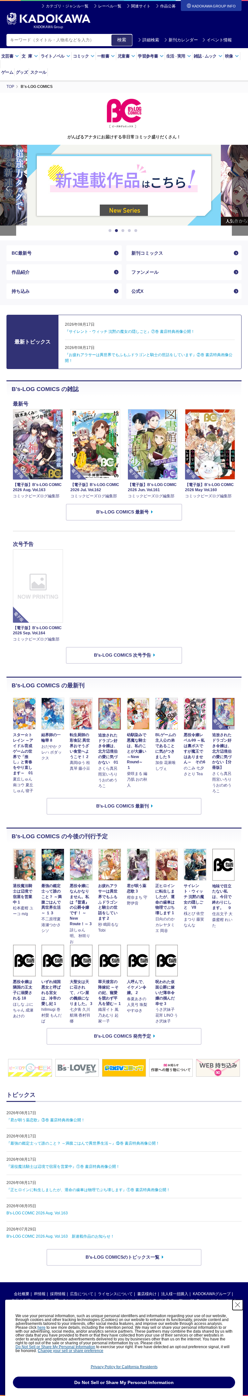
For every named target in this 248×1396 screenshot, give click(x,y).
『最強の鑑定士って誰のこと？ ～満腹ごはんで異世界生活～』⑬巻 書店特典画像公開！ (83, 1143)
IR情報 (40, 1294)
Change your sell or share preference (70, 1351)
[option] (124, 185)
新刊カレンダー (183, 39)
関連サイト (140, 6)
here (41, 1327)
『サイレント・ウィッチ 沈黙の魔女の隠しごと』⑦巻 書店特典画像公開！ (130, 331)
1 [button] (111, 230)
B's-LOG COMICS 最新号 (122, 511)
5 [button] (137, 230)
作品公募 (168, 6)
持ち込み (21, 291)
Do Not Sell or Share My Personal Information (55, 1347)
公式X (137, 291)
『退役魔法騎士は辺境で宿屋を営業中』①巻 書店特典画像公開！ (63, 1166)
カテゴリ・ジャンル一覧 (67, 6)
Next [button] (240, 190)
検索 (121, 39)
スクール (38, 72)
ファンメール (145, 272)
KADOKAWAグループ (212, 1294)
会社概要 (21, 1294)
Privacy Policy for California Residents (124, 1367)
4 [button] (130, 230)
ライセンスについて (115, 1294)
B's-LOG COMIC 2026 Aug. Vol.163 (37, 1213)
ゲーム (7, 72)
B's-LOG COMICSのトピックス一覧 (123, 1257)
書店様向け (147, 1294)
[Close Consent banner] (237, 1305)
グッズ (22, 72)
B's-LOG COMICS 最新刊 (122, 806)
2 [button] (117, 230)
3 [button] (124, 230)
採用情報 (58, 1294)
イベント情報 (219, 39)
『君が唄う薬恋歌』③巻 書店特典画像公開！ (45, 1120)
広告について (81, 1294)
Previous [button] (8, 190)
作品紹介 (21, 272)
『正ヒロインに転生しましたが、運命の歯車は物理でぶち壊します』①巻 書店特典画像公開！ (88, 1190)
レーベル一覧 (109, 6)
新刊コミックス (147, 253)
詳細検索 (150, 39)
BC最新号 (22, 253)
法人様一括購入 (174, 1294)
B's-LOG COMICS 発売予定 (122, 1036)
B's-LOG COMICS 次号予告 (122, 655)
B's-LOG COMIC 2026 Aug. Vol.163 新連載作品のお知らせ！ (60, 1236)
